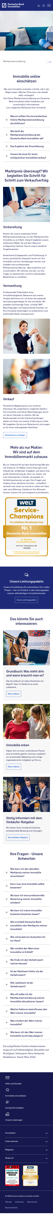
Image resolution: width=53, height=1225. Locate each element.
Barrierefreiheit (11, 1207)
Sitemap (8, 1202)
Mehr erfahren (13, 694)
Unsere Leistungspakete (26, 600)
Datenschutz (32, 1202)
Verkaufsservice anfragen (15, 435)
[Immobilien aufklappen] (46, 1133)
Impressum (19, 1202)
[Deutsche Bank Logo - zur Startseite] (4, 5)
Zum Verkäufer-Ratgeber (18, 837)
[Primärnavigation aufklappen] (49, 5)
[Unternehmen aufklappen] (46, 1141)
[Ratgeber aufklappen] (46, 1150)
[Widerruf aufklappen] (46, 1158)
